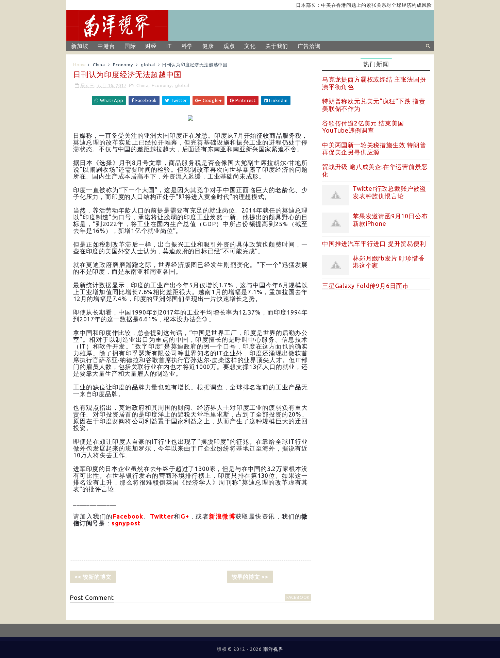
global (148, 64)
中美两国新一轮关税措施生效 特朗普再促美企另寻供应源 (374, 148)
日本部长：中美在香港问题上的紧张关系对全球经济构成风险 (353, 5)
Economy (123, 64)
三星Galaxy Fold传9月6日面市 (365, 285)
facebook (298, 597)
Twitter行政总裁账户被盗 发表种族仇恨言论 (389, 192)
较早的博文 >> (250, 577)
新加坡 (79, 46)
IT (169, 46)
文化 (250, 46)
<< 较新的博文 (92, 577)
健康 (208, 46)
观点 (229, 46)
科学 (187, 46)
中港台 (106, 46)
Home (79, 64)
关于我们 (276, 46)
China (99, 64)
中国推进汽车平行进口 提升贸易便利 (374, 243)
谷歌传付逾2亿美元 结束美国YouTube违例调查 (363, 127)
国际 (130, 46)
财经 (151, 46)
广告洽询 (309, 46)
